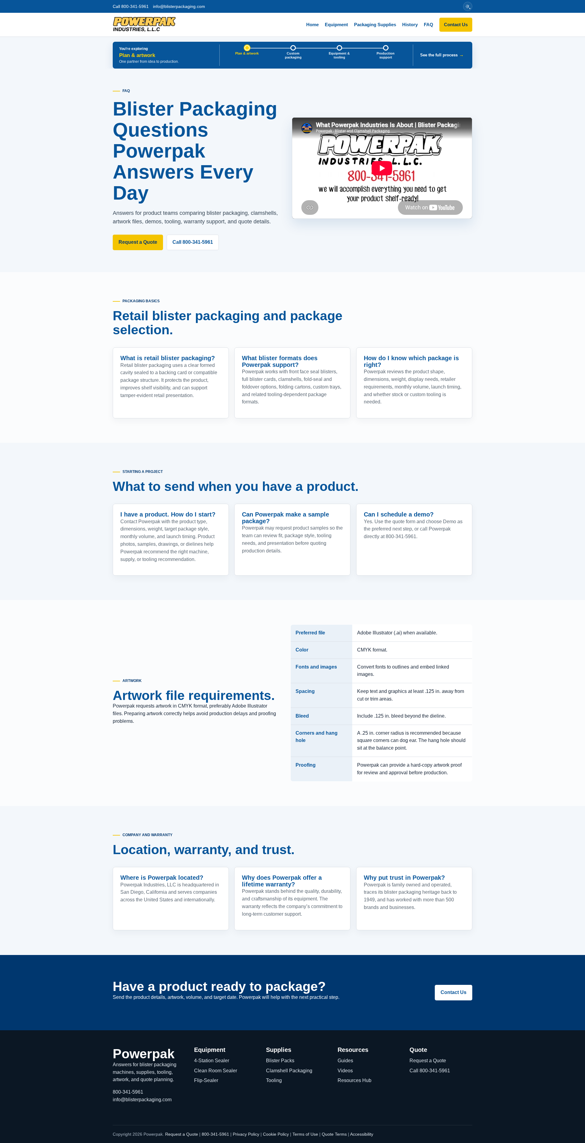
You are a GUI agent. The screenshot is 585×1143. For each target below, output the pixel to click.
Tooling (274, 1080)
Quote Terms (334, 1134)
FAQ (428, 24)
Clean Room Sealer (215, 1070)
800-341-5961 (128, 1092)
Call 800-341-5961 (131, 6)
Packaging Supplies (375, 24)
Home (312, 24)
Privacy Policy (246, 1134)
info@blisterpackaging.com (179, 6)
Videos (345, 1070)
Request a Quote (138, 242)
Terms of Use (305, 1134)
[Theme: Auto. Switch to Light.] (467, 6)
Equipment (336, 24)
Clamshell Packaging (289, 1070)
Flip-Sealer (206, 1080)
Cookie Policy (276, 1134)
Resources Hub (354, 1080)
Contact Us (456, 24)
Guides (345, 1060)
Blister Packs (280, 1060)
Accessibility (361, 1134)
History (410, 24)
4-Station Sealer (211, 1060)
